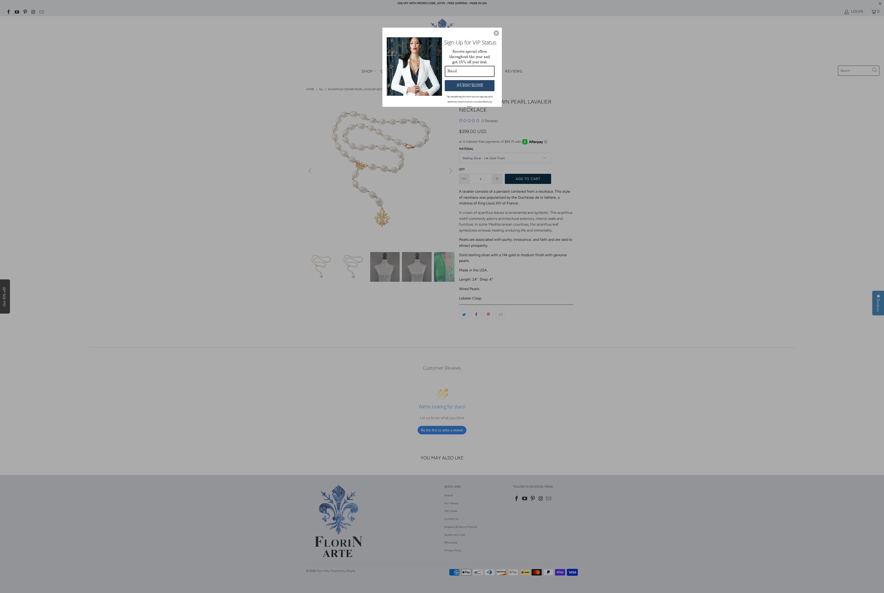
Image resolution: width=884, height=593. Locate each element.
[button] (496, 33)
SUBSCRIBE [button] (470, 85)
